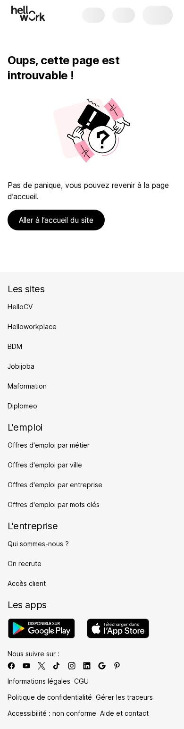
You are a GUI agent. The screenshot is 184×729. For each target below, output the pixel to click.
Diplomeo (22, 406)
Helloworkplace (32, 326)
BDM (15, 346)
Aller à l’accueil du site (56, 220)
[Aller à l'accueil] (28, 13)
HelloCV (20, 307)
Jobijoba (21, 366)
